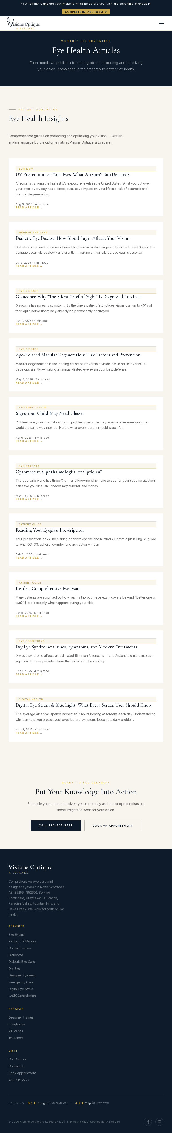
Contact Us (17, 1066)
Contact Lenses (20, 948)
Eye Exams (16, 934)
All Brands (16, 1031)
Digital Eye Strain (21, 989)
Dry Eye (14, 968)
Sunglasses (17, 1024)
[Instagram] (159, 1122)
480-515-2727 (19, 1080)
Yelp (92, 1103)
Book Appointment (22, 1073)
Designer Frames (21, 1017)
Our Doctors (17, 1059)
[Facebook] (148, 1122)
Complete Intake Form (84, 11)
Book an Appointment (113, 825)
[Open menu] (161, 23)
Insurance (16, 1038)
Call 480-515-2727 (56, 825)
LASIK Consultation (22, 996)
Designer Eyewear (22, 975)
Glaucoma (16, 955)
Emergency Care (21, 982)
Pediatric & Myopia (22, 941)
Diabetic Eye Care (22, 961)
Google (47, 1103)
